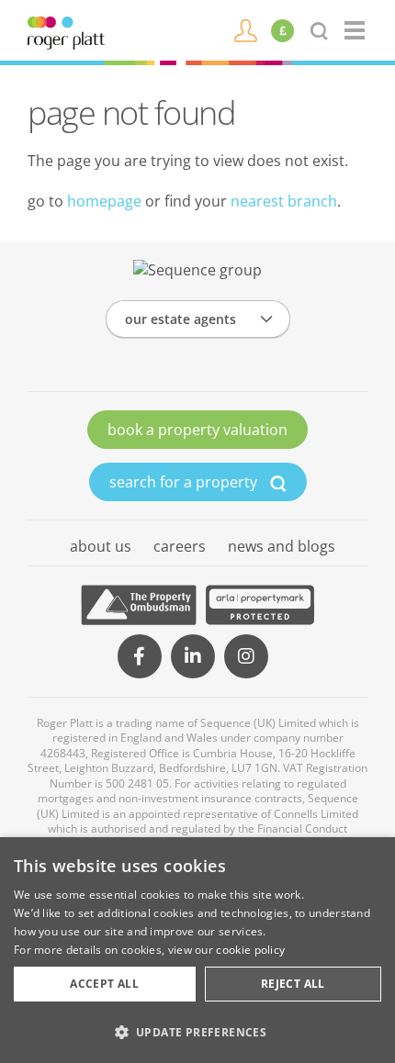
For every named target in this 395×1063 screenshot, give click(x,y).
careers (179, 546)
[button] (197, 1032)
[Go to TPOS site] (139, 605)
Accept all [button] (104, 983)
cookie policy (250, 949)
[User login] (245, 29)
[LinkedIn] (193, 656)
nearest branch (284, 201)
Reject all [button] (293, 983)
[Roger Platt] (66, 31)
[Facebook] (140, 656)
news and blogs (281, 546)
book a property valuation (197, 430)
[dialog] (197, 950)
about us (100, 546)
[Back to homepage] (355, 30)
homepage (104, 201)
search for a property (185, 482)
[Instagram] (246, 656)
